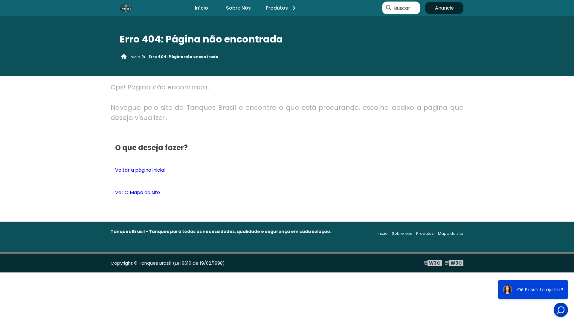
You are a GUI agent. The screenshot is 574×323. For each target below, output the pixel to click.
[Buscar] (388, 8)
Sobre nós (402, 233)
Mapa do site (450, 233)
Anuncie (444, 7)
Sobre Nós (238, 7)
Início (201, 7)
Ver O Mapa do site (137, 192)
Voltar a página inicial (140, 170)
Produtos (277, 7)
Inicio (383, 233)
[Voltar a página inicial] (126, 8)
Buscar (402, 7)
